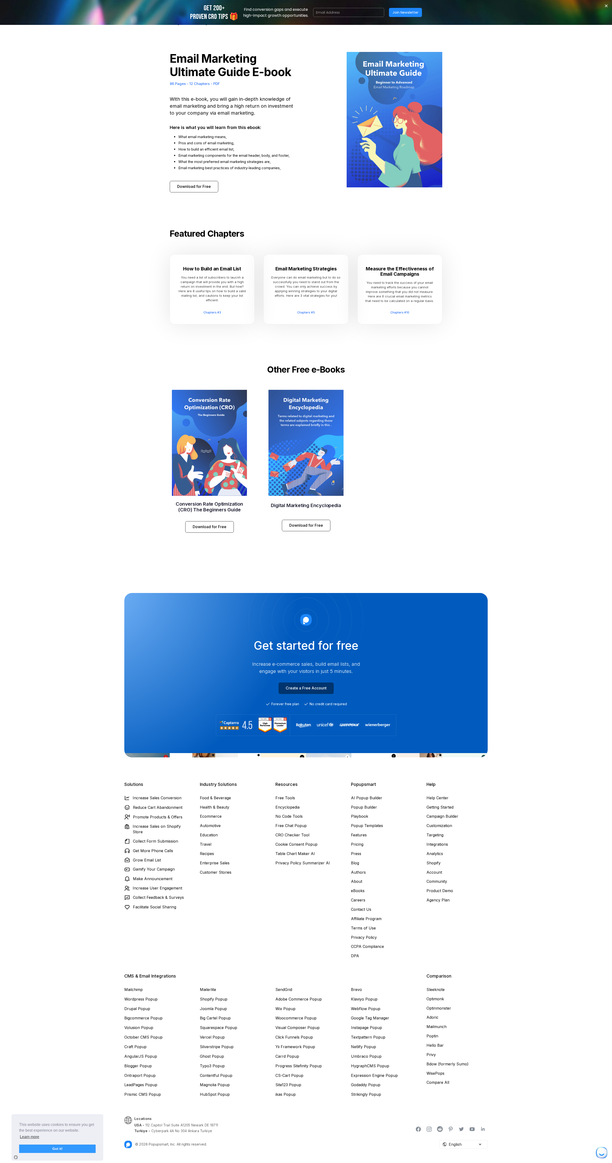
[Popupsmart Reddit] (440, 1129)
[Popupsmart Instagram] (429, 1129)
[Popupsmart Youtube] (472, 1129)
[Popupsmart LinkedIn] (483, 1129)
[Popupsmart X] (461, 1129)
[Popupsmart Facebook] (418, 1129)
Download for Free (194, 186)
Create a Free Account (306, 688)
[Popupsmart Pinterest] (451, 1129)
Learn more (29, 1137)
